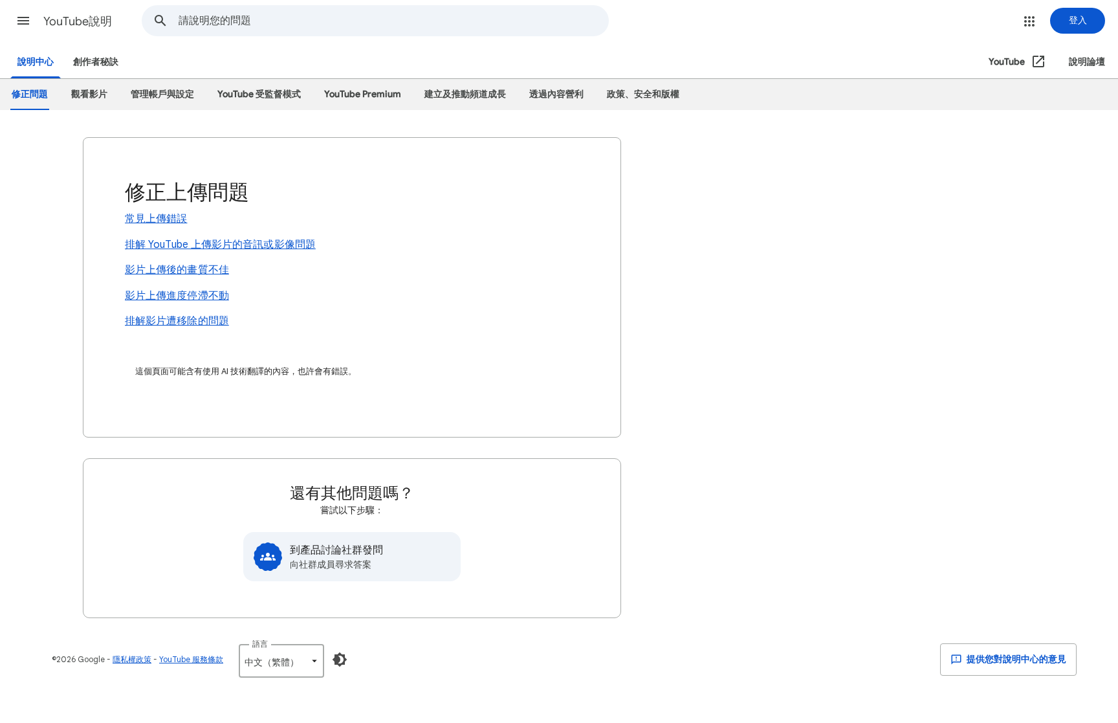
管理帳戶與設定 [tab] (162, 94)
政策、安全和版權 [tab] (643, 94)
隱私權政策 (132, 659)
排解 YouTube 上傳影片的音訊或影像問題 (220, 244)
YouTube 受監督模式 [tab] (259, 94)
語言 (260, 644)
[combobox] (393, 21)
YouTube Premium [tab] (362, 94)
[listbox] (281, 661)
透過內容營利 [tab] (556, 94)
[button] (23, 20)
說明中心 (35, 61)
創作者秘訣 (95, 61)
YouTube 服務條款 (191, 659)
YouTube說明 (77, 21)
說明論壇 (1087, 61)
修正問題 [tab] (30, 94)
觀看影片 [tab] (89, 94)
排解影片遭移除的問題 (177, 321)
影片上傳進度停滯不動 (177, 295)
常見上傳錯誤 (156, 218)
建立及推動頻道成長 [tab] (465, 94)
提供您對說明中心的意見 (1015, 659)
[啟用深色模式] (339, 659)
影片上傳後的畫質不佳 (177, 269)
